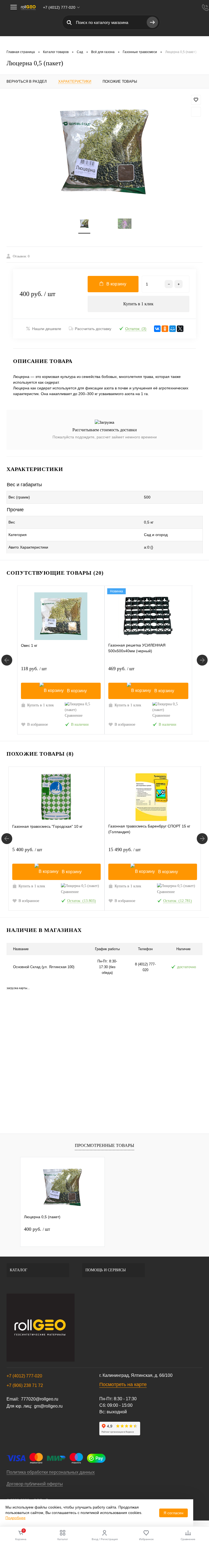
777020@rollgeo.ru (39, 1399)
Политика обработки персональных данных (51, 1472)
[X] (180, 328)
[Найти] (152, 22)
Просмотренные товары (104, 1145)
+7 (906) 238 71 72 (25, 1385)
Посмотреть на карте (123, 1384)
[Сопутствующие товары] (6, 660)
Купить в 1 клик (138, 303)
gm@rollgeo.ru (48, 1406)
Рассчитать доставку (93, 329)
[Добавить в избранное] (196, 100)
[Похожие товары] (6, 838)
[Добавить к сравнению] (196, 112)
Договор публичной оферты (35, 1484)
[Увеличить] (104, 152)
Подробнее (15, 1518)
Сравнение (73, 715)
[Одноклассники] (165, 328)
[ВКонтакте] (157, 328)
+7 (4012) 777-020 (24, 1376)
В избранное (37, 724)
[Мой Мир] (172, 328)
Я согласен (173, 1513)
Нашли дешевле (46, 329)
